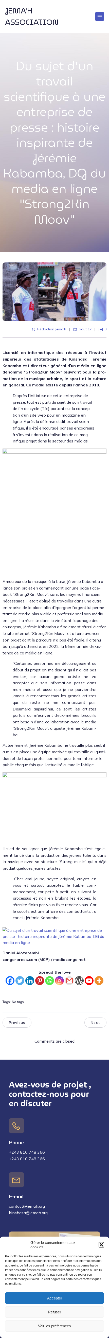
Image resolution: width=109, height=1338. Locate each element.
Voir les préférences (54, 1326)
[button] (101, 1244)
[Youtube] (89, 980)
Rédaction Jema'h (51, 329)
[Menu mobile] (99, 16)
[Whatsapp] (49, 980)
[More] (99, 980)
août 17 (85, 329)
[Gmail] (69, 980)
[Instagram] (59, 980)
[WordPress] (79, 980)
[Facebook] (10, 980)
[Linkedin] (29, 980)
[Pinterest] (39, 980)
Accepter (54, 1298)
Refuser (54, 1312)
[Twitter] (19, 980)
